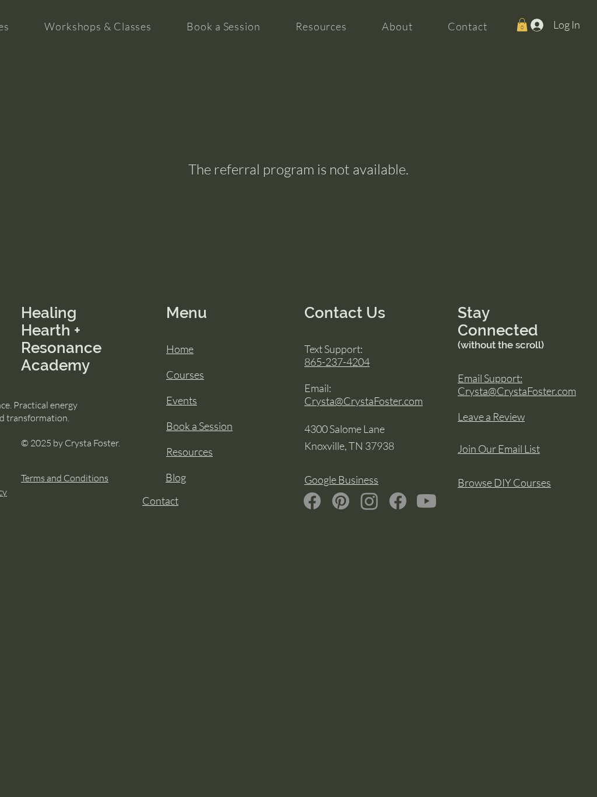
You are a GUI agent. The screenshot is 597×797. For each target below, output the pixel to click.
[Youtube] (426, 501)
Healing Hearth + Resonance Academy (61, 339)
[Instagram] (369, 501)
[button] (522, 25)
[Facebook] (312, 501)
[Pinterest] (340, 501)
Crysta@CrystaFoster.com (363, 400)
